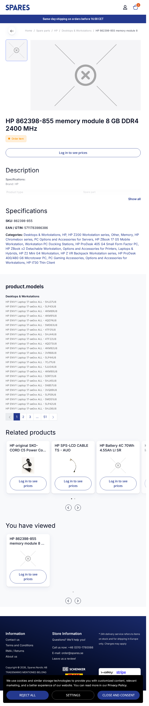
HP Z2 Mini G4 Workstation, (40, 253)
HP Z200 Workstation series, (89, 235)
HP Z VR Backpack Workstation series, (89, 253)
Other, (116, 235)
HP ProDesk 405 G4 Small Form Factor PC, (107, 244)
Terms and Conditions (19, 645)
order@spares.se (72, 653)
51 (45, 417)
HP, (65, 235)
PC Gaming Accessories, (67, 258)
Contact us (12, 639)
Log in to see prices (73, 153)
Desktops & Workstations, (43, 235)
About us (11, 656)
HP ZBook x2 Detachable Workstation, (34, 249)
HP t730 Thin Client (41, 262)
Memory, (128, 235)
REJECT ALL (27, 695)
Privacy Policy (117, 685)
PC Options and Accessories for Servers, (64, 239)
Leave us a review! (64, 658)
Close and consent (118, 695)
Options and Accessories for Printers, (90, 249)
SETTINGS (73, 695)
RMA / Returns (15, 650)
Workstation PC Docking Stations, (50, 244)
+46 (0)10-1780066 (80, 647)
